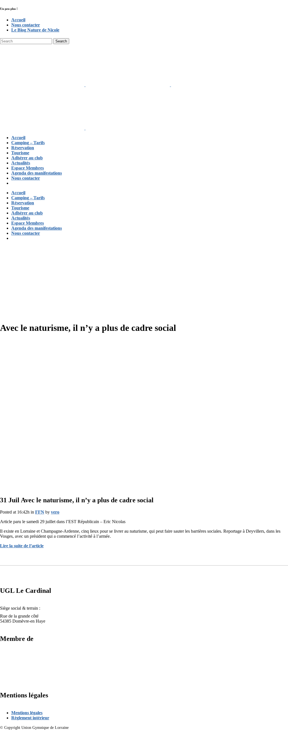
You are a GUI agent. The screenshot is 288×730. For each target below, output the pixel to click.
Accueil (18, 19)
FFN (39, 512)
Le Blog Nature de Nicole (35, 30)
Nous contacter (25, 24)
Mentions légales (26, 712)
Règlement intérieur (30, 717)
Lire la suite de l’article (22, 545)
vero (55, 512)
